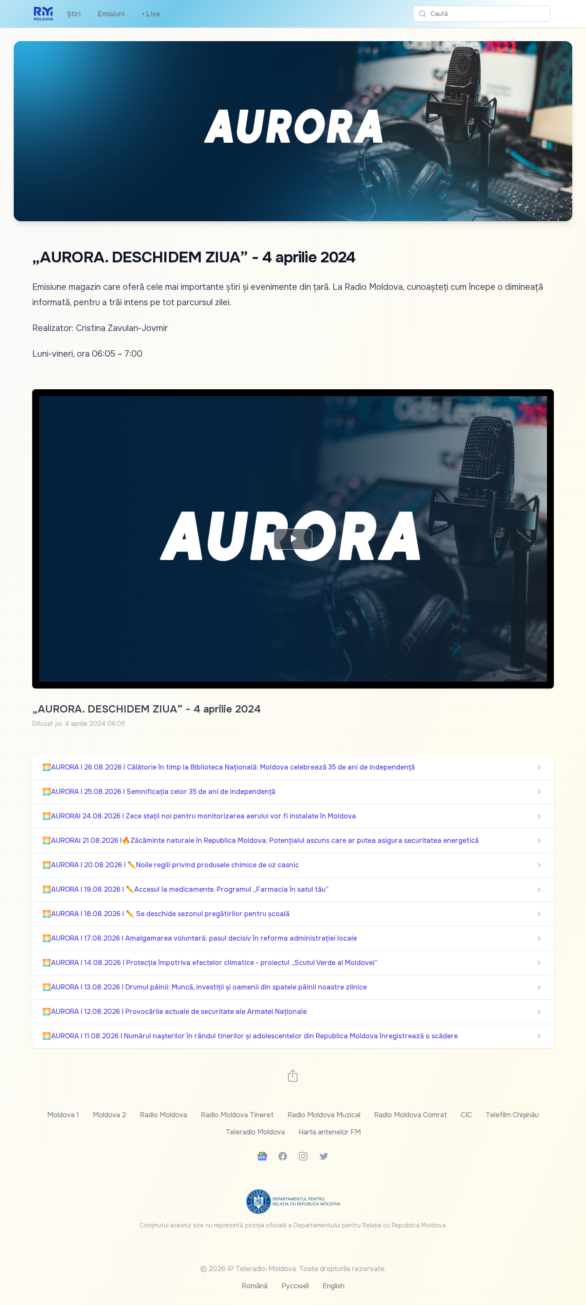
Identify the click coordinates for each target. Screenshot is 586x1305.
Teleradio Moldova (255, 1132)
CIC (466, 1114)
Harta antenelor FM (330, 1132)
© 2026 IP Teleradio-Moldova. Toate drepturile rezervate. (293, 1268)
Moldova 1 (63, 1114)
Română (255, 1285)
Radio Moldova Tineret (237, 1114)
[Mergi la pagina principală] (43, 13)
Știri (74, 13)
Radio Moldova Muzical (323, 1114)
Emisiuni (111, 13)
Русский (295, 1285)
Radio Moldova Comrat (410, 1114)
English (333, 1285)
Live (151, 13)
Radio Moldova (163, 1114)
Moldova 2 (109, 1114)
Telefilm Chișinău (512, 1114)
